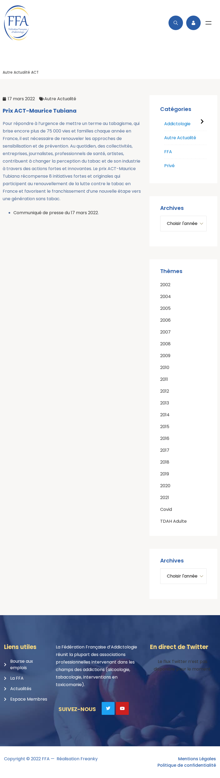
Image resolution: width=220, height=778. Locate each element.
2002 (165, 285)
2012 (164, 391)
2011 (164, 379)
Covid (166, 509)
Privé (169, 166)
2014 (165, 415)
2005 (165, 308)
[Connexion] (193, 23)
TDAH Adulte (173, 521)
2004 (165, 296)
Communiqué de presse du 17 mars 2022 (55, 213)
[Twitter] (108, 708)
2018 (164, 462)
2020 (165, 486)
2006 (165, 320)
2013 (164, 403)
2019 (164, 474)
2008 (165, 344)
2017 (164, 450)
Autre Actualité (16, 72)
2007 (165, 332)
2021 (164, 497)
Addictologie (177, 124)
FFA (168, 152)
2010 (164, 367)
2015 (164, 427)
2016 (164, 438)
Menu (208, 23)
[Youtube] (122, 708)
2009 (165, 356)
